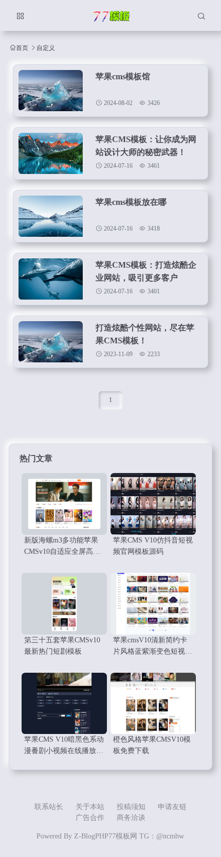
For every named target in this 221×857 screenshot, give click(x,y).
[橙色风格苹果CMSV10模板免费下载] (153, 703)
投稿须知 (131, 807)
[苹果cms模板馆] (51, 93)
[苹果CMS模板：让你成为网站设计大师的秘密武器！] (51, 156)
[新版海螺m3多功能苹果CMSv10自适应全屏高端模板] (64, 504)
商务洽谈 (131, 817)
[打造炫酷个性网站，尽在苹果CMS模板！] (51, 344)
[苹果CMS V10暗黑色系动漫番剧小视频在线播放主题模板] (64, 703)
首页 (22, 47)
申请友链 (172, 807)
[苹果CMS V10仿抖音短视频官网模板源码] (153, 504)
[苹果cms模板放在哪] (51, 219)
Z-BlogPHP (91, 836)
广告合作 (90, 817)
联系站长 (48, 807)
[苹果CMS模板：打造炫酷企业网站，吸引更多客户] (51, 281)
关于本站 (90, 807)
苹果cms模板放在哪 (131, 202)
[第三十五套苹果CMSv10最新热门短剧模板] (64, 604)
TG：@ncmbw (161, 836)
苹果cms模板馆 (123, 76)
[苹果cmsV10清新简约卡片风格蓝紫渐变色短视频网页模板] (153, 604)
